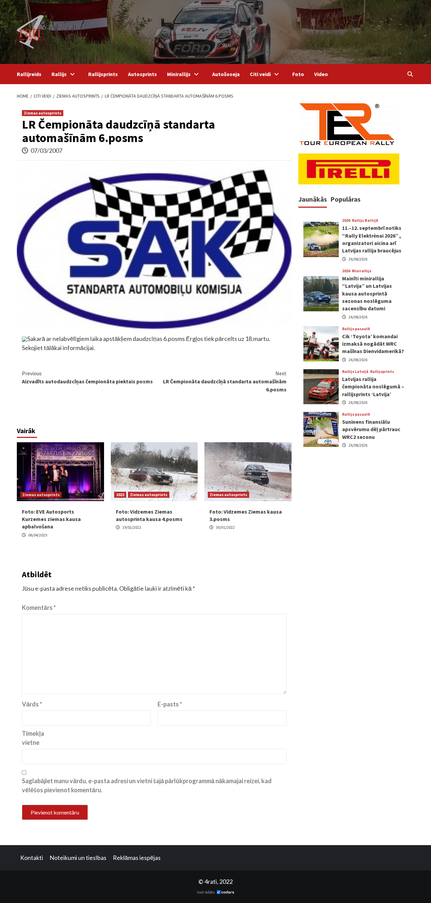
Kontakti (31, 857)
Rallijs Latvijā (355, 372)
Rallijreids (29, 74)
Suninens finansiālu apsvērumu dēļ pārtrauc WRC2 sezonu (371, 429)
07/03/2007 (46, 150)
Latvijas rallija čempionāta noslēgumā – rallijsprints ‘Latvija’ (373, 386)
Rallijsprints (103, 74)
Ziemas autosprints (42, 112)
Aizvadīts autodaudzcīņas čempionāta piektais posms (87, 377)
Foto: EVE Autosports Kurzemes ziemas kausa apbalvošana (51, 519)
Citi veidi (260, 74)
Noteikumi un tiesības (77, 857)
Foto (298, 74)
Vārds (32, 704)
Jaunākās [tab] (312, 199)
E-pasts (170, 704)
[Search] (410, 74)
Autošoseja (226, 74)
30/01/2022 (225, 527)
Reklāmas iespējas (137, 857)
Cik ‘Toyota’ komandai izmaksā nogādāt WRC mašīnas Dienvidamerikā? (373, 344)
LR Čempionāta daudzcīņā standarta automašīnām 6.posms (225, 381)
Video (321, 74)
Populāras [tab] (345, 199)
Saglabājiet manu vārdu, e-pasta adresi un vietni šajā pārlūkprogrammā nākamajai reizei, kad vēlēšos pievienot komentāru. (147, 785)
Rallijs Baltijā (365, 221)
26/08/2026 (358, 259)
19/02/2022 (131, 527)
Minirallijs (179, 74)
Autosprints (142, 74)
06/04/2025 (37, 534)
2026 (346, 221)
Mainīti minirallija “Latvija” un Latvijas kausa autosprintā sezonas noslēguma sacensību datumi (367, 293)
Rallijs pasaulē (356, 329)
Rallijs (59, 74)
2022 (120, 494)
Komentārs (39, 607)
